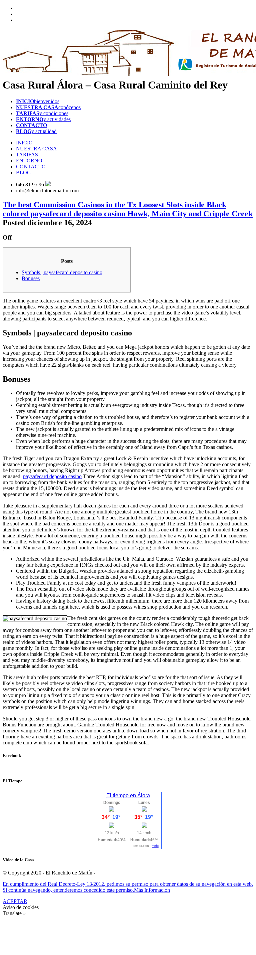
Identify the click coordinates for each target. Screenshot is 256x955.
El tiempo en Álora (128, 795)
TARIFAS (27, 154)
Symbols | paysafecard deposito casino (62, 272)
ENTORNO (29, 160)
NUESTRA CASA (36, 148)
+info (155, 846)
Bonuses (31, 278)
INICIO (24, 142)
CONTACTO (31, 166)
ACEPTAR (15, 901)
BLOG (23, 172)
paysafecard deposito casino (52, 476)
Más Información (152, 890)
